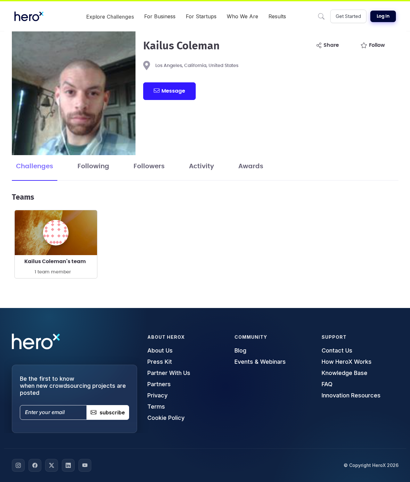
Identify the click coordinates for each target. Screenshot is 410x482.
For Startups (201, 16)
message (173, 91)
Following (93, 166)
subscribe (112, 412)
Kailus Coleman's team (55, 261)
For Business (160, 16)
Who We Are (242, 16)
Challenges (34, 166)
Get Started (348, 16)
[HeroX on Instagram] (18, 465)
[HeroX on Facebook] (35, 465)
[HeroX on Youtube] (84, 465)
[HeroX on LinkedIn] (68, 465)
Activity (201, 166)
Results (277, 16)
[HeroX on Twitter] (51, 465)
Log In (383, 16)
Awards (250, 166)
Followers (149, 166)
